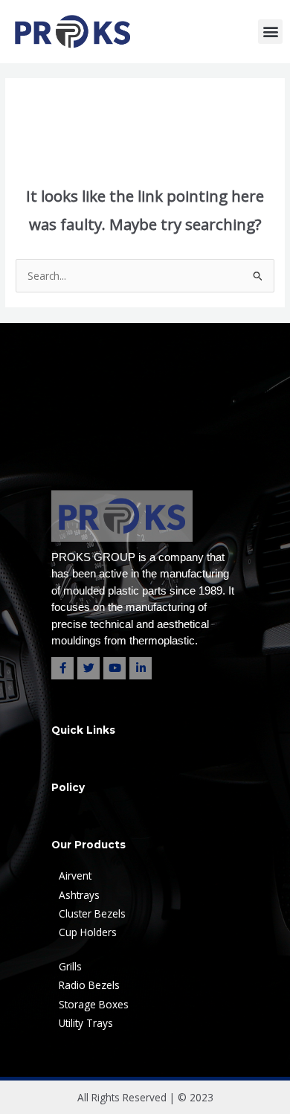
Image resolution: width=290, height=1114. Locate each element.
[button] (270, 31)
